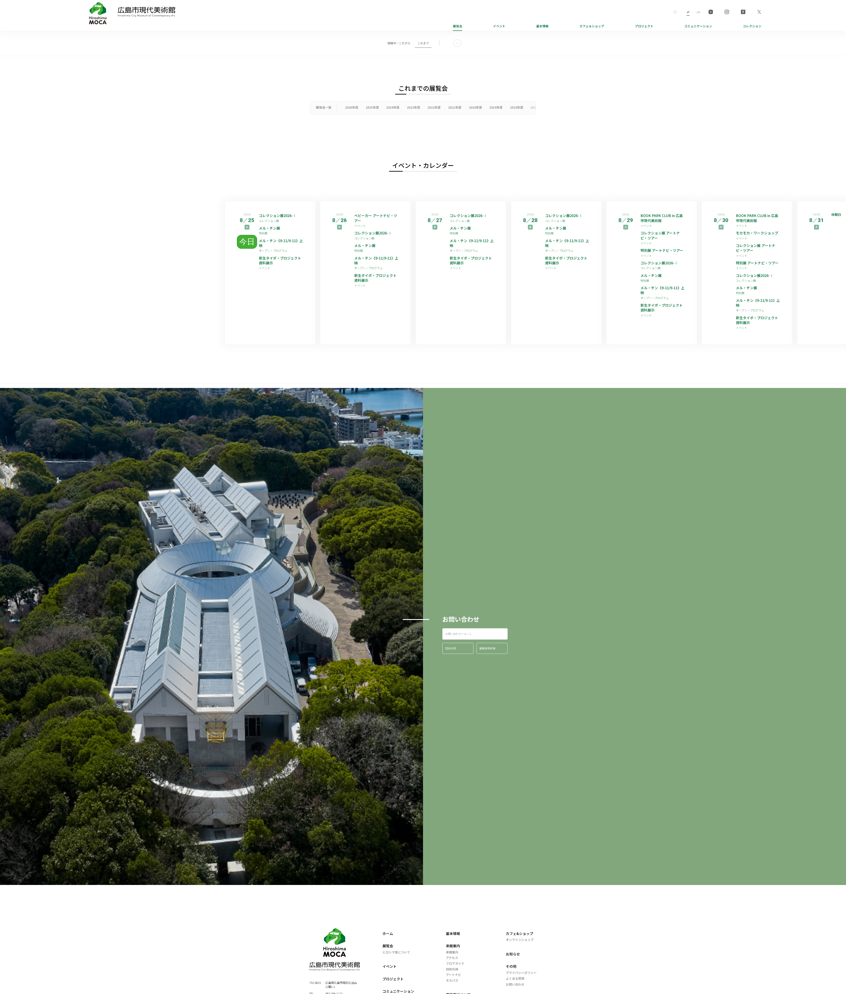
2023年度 (413, 107)
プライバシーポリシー (521, 972)
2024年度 (392, 107)
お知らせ (513, 954)
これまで (423, 43)
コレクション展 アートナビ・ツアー (660, 235)
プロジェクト (644, 26)
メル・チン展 (269, 228)
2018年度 (516, 107)
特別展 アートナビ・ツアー (662, 250)
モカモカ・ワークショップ (757, 232)
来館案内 (452, 952)
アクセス (452, 957)
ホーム (387, 933)
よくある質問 (515, 978)
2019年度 (496, 107)
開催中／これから (399, 43)
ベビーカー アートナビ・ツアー (375, 218)
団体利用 (450, 648)
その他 (511, 966)
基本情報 (542, 26)
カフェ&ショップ (519, 933)
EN (698, 12)
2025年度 (372, 107)
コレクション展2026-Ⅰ (277, 215)
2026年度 (351, 107)
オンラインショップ (520, 939)
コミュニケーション (698, 26)
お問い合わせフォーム (458, 634)
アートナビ (453, 974)
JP (688, 12)
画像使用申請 (487, 648)
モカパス (452, 980)
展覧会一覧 (323, 107)
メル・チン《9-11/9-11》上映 (281, 243)
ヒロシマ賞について (396, 952)
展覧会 (457, 26)
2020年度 (475, 107)
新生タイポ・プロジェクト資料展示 (280, 260)
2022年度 (434, 107)
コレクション (752, 26)
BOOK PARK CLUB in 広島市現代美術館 (661, 218)
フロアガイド (455, 963)
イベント (499, 26)
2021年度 (454, 107)
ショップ (591, 26)
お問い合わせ (515, 984)
